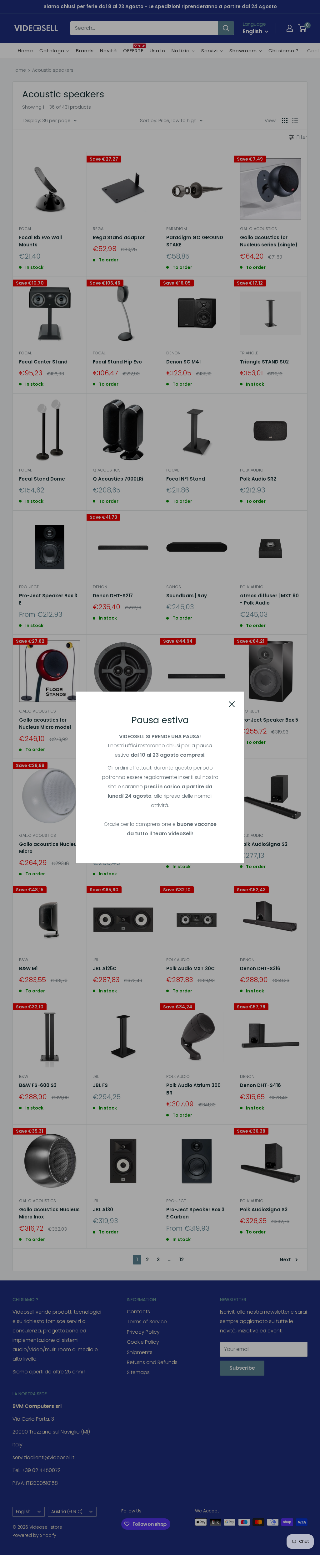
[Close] (232, 703)
